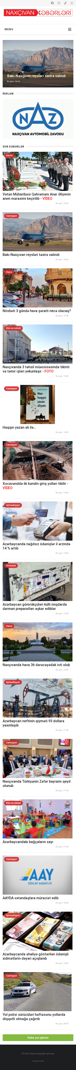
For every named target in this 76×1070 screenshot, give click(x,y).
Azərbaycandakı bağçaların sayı (28, 842)
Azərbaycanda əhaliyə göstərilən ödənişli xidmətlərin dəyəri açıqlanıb (36, 956)
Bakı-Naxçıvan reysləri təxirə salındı (31, 255)
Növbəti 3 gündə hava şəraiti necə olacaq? (37, 311)
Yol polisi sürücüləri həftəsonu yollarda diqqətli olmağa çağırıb (34, 1016)
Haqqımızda (38, 1061)
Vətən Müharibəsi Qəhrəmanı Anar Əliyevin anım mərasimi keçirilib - (37, 196)
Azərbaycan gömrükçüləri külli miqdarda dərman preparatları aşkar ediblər (35, 606)
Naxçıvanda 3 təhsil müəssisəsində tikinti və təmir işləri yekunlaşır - (36, 369)
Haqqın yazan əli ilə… (19, 427)
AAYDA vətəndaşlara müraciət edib (31, 898)
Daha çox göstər (38, 1037)
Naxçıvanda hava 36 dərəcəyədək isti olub (36, 665)
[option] (38, 63)
